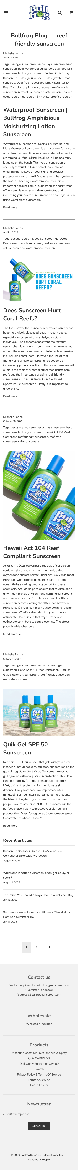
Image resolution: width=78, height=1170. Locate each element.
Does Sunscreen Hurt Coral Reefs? (32, 314)
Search (39, 1069)
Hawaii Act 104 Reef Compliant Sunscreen (32, 552)
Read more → (12, 207)
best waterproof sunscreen (35, 69)
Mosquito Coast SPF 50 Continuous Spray (39, 1053)
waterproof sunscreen (57, 96)
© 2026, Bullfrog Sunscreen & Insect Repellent (37, 1154)
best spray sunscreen (50, 64)
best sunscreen (21, 239)
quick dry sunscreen (38, 87)
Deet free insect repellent (33, 82)
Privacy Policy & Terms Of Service (39, 1074)
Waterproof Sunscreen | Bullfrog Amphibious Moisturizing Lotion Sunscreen (35, 122)
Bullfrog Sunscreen (31, 78)
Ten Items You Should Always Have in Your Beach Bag (38, 895)
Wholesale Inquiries (39, 1024)
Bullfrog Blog (29, 36)
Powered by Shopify (39, 1159)
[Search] (60, 12)
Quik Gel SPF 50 (39, 1058)
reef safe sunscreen (31, 92)
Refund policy (39, 1085)
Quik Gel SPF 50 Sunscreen (25, 749)
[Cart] (71, 12)
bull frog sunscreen (30, 73)
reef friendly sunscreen (27, 243)
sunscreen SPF (32, 96)
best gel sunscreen (23, 64)
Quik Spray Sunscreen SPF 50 (39, 1064)
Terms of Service (39, 1080)
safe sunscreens (56, 92)
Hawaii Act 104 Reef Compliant (38, 670)
